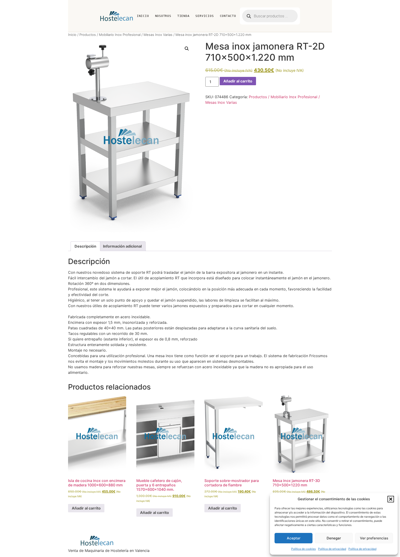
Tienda (183, 16)
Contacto (228, 16)
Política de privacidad (332, 549)
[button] (390, 499)
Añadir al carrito (237, 81)
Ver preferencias (374, 538)
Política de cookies (303, 549)
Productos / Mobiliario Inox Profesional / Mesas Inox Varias (125, 35)
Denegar (334, 538)
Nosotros (163, 16)
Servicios (204, 16)
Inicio (143, 16)
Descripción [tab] (85, 246)
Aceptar (293, 538)
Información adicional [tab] (122, 246)
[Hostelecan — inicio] (116, 16)
